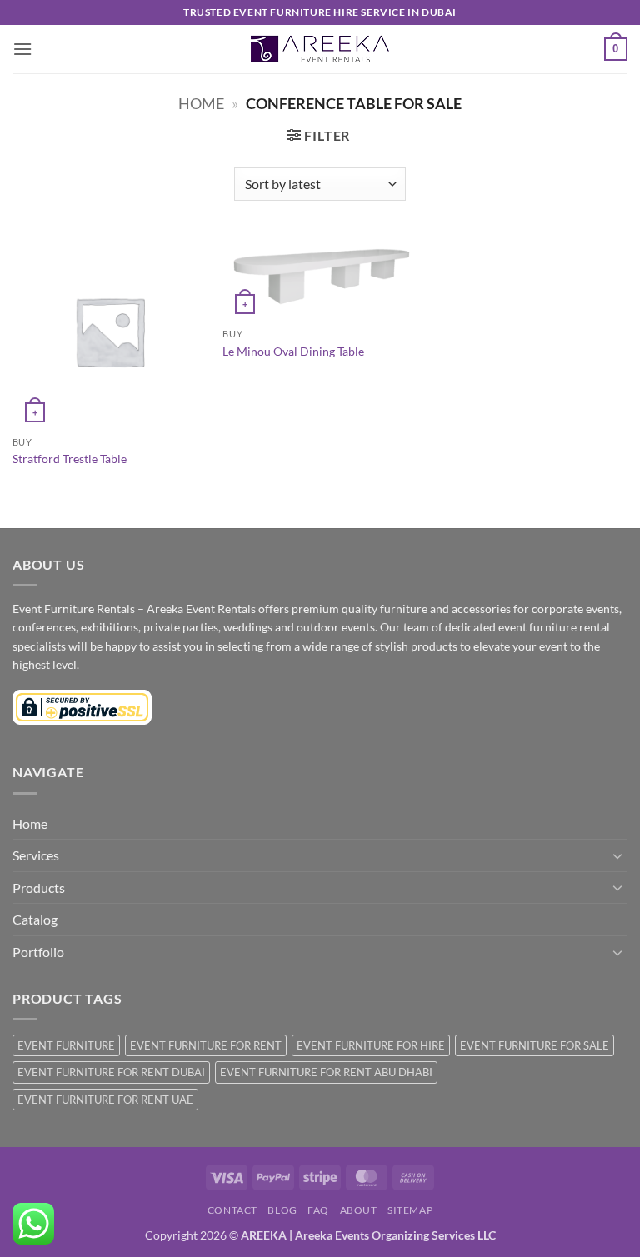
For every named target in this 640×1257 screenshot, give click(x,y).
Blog (282, 1210)
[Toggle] (618, 855)
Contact (233, 1210)
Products (38, 887)
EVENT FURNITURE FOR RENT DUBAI (111, 1072)
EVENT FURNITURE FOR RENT (206, 1045)
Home (201, 103)
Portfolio (38, 952)
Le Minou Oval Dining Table (293, 351)
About (359, 1210)
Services (35, 855)
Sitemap (410, 1210)
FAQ (318, 1210)
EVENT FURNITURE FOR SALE (534, 1045)
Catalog (35, 919)
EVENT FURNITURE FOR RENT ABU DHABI (326, 1072)
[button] (22, 48)
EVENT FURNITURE (66, 1045)
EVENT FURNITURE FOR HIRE (371, 1045)
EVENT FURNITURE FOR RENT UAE (105, 1099)
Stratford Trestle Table (69, 458)
